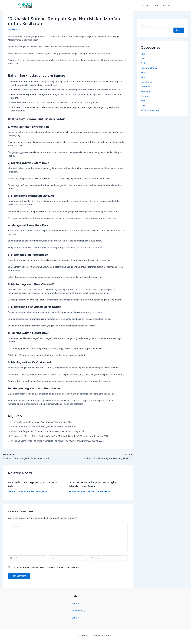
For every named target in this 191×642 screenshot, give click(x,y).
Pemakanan (146, 81)
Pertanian (146, 86)
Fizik (143, 63)
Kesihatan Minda (149, 67)
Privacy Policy (78, 610)
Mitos (143, 77)
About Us (76, 603)
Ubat (156, 5)
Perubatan (146, 91)
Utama (146, 5)
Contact (75, 617)
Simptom (145, 95)
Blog (143, 53)
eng (142, 58)
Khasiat (166, 5)
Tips (143, 100)
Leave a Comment (16, 491)
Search (144, 25)
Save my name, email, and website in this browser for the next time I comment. (45, 567)
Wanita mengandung (151, 109)
